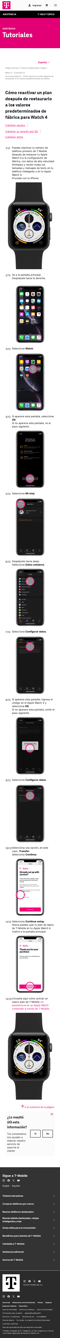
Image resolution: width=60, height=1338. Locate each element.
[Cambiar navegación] (48, 14)
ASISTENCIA (9, 14)
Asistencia (8, 28)
